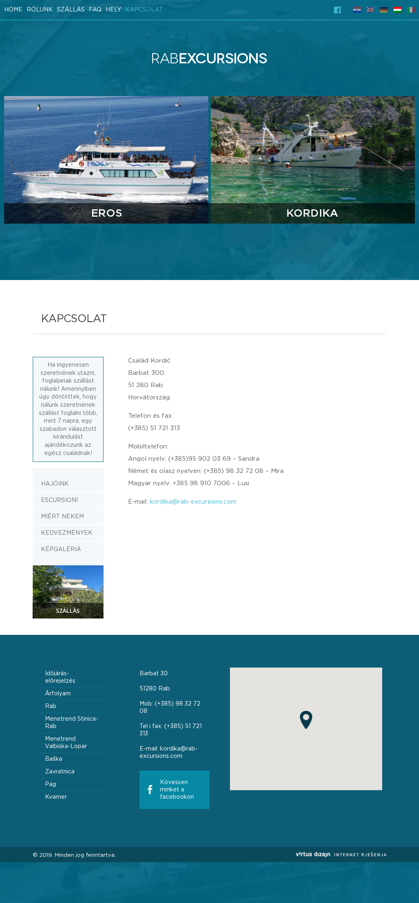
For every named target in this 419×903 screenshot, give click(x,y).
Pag (50, 784)
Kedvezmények (66, 533)
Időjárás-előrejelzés (60, 677)
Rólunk (40, 10)
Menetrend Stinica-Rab (71, 722)
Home (13, 10)
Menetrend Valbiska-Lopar (66, 742)
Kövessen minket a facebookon (177, 790)
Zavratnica (59, 772)
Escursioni (59, 500)
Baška (53, 759)
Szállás (71, 10)
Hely (113, 10)
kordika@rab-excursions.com (193, 502)
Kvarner (56, 797)
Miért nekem (62, 517)
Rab (50, 706)
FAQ (95, 10)
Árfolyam (58, 694)
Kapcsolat (144, 10)
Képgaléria (61, 549)
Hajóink (55, 484)
